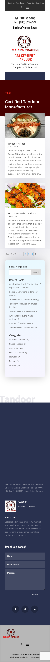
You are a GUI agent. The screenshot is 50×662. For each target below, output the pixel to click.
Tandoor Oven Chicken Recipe (23, 327)
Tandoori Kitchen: (17, 143)
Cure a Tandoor (16, 348)
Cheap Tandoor (16, 344)
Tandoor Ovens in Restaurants (23, 311)
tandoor (13, 365)
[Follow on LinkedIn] (34, 609)
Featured (13, 356)
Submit (36, 594)
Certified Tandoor (17, 339)
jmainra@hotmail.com (25, 27)
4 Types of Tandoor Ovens (21, 323)
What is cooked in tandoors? (23, 213)
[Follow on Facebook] (15, 609)
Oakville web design (17, 657)
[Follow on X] (25, 609)
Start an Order (18, 474)
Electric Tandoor (16, 352)
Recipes (12, 361)
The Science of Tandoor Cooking (24, 299)
